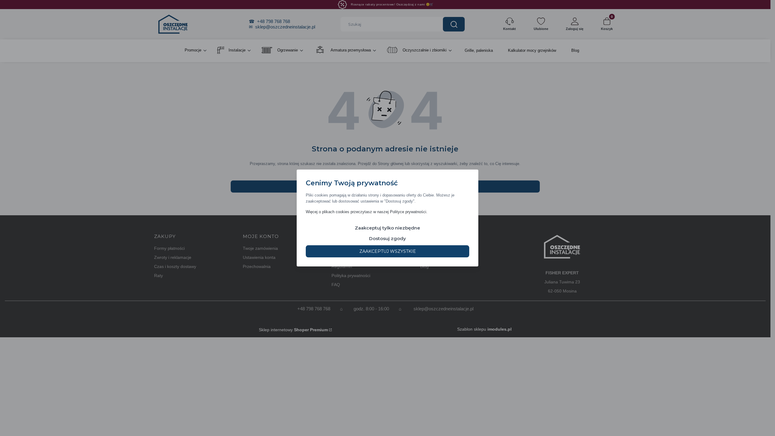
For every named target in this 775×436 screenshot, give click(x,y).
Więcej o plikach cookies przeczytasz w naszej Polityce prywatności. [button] (366, 212)
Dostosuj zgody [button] (387, 238)
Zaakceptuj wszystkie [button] (387, 251)
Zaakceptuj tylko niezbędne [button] (387, 228)
